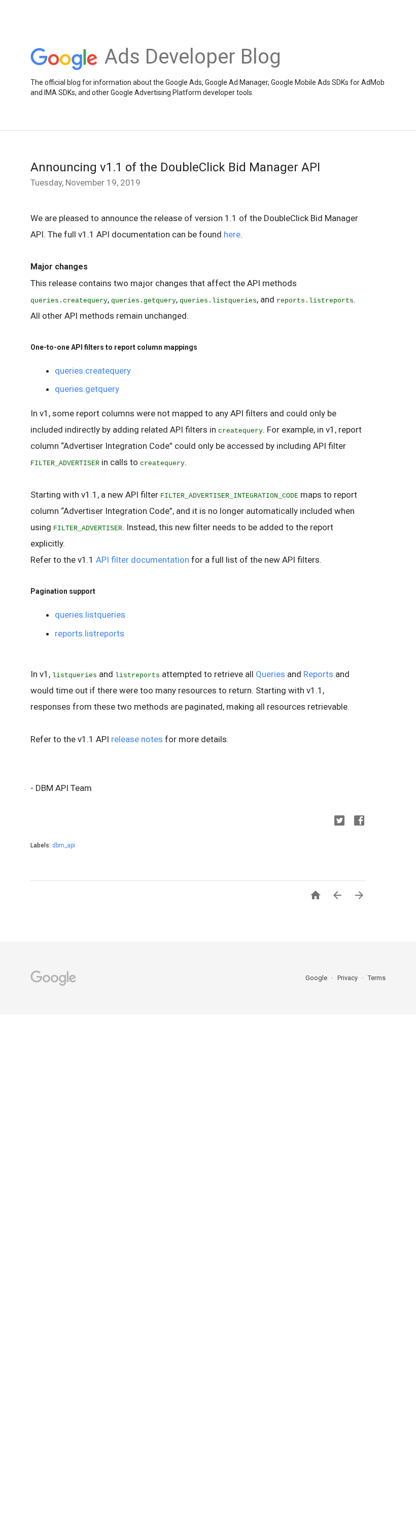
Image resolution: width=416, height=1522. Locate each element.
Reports (318, 674)
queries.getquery (87, 389)
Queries (270, 674)
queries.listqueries (90, 615)
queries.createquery (93, 371)
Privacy (348, 978)
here (232, 234)
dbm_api (63, 845)
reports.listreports (89, 633)
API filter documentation (142, 560)
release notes (137, 739)
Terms (377, 978)
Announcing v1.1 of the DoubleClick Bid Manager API (175, 167)
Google (317, 978)
